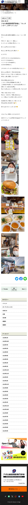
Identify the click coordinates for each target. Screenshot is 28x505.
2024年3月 (5, 359)
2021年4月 (5, 427)
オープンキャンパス (7, 307)
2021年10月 (6, 409)
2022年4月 (5, 395)
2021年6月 (5, 420)
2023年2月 (5, 380)
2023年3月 (5, 377)
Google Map (22, 483)
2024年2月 (5, 363)
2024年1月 (5, 366)
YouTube (22, 496)
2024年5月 (5, 352)
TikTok (5, 496)
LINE (9, 496)
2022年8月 (5, 388)
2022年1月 (5, 402)
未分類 (4, 317)
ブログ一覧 (14, 289)
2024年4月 (5, 355)
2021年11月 (6, 406)
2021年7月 (5, 416)
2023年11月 (6, 373)
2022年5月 (5, 391)
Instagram (15, 496)
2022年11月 (6, 384)
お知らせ (5, 310)
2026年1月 (5, 337)
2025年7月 (5, 345)
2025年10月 (6, 341)
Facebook (19, 496)
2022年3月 (5, 398)
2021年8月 (5, 413)
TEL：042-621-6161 (8, 481)
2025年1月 (5, 348)
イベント (5, 303)
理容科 (4, 321)
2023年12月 (6, 370)
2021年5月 (5, 423)
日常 (4, 314)
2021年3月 (5, 431)
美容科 (4, 325)
